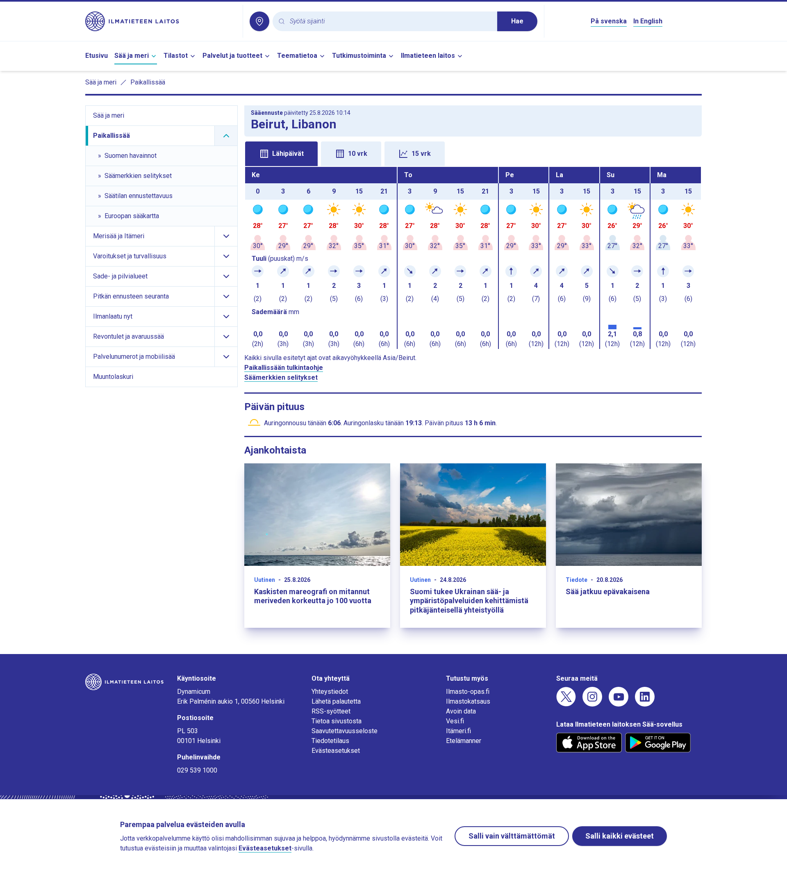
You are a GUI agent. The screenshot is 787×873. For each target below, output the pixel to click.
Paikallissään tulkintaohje (283, 368)
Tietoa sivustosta (337, 721)
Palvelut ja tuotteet (232, 55)
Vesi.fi (455, 721)
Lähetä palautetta (336, 701)
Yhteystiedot (330, 691)
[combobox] (390, 21)
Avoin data (461, 711)
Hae (517, 21)
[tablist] (473, 153)
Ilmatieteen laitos (428, 55)
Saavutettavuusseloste (345, 731)
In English (647, 21)
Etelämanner (463, 741)
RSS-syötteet (331, 711)
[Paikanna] (259, 21)
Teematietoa (297, 55)
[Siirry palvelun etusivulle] (160, 21)
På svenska (609, 21)
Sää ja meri (131, 55)
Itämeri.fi (458, 731)
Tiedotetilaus (330, 741)
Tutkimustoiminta (359, 55)
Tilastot (176, 55)
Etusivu (96, 55)
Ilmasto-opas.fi (467, 691)
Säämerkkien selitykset (281, 377)
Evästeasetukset (336, 750)
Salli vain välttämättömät (512, 836)
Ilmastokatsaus (468, 701)
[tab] (281, 153)
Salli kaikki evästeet (619, 836)
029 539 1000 (197, 770)
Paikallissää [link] (147, 82)
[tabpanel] (473, 258)
